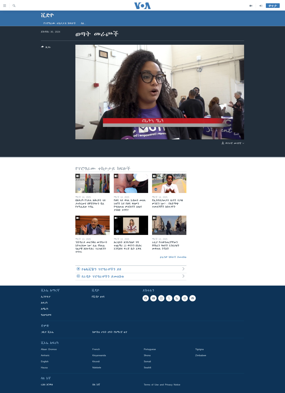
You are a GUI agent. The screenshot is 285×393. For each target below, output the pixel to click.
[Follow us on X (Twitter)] (169, 298)
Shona (147, 355)
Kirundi (96, 361)
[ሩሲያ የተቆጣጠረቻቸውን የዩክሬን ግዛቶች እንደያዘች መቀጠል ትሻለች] (169, 225)
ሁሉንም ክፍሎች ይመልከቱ (173, 257)
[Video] (251, 5)
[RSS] (177, 298)
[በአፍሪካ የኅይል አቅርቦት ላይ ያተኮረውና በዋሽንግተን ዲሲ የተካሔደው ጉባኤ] (92, 183)
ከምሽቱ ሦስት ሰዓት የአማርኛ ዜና (109, 332)
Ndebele (96, 367)
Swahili (147, 367)
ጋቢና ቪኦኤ (47, 332)
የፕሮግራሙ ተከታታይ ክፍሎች (60, 23)
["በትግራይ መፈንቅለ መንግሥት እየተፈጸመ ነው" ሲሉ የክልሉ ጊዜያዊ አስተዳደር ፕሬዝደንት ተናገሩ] (92, 225)
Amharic (45, 355)
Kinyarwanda (99, 355)
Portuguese (150, 349)
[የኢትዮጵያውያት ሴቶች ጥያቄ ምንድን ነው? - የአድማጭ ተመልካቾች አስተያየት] (169, 183)
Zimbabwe (200, 355)
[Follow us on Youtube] (153, 298)
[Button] (46, 48)
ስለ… (83, 23)
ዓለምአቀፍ (46, 315)
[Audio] (261, 5)
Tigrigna (199, 349)
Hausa (44, 367)
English (44, 361)
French (96, 349)
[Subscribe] (192, 298)
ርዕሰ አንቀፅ (47, 384)
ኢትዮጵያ (45, 296)
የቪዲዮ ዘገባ (98, 296)
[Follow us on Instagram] (161, 298)
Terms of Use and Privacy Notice (162, 384)
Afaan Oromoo (49, 349)
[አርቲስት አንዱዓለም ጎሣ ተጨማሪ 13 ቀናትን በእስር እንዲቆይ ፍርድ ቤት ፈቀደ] (131, 225)
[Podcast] (185, 298)
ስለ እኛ (96, 384)
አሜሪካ (44, 308)
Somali (147, 361)
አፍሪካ (44, 302)
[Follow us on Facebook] (145, 298)
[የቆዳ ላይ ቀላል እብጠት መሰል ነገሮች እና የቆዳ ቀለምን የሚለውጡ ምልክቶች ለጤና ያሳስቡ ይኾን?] (131, 183)
